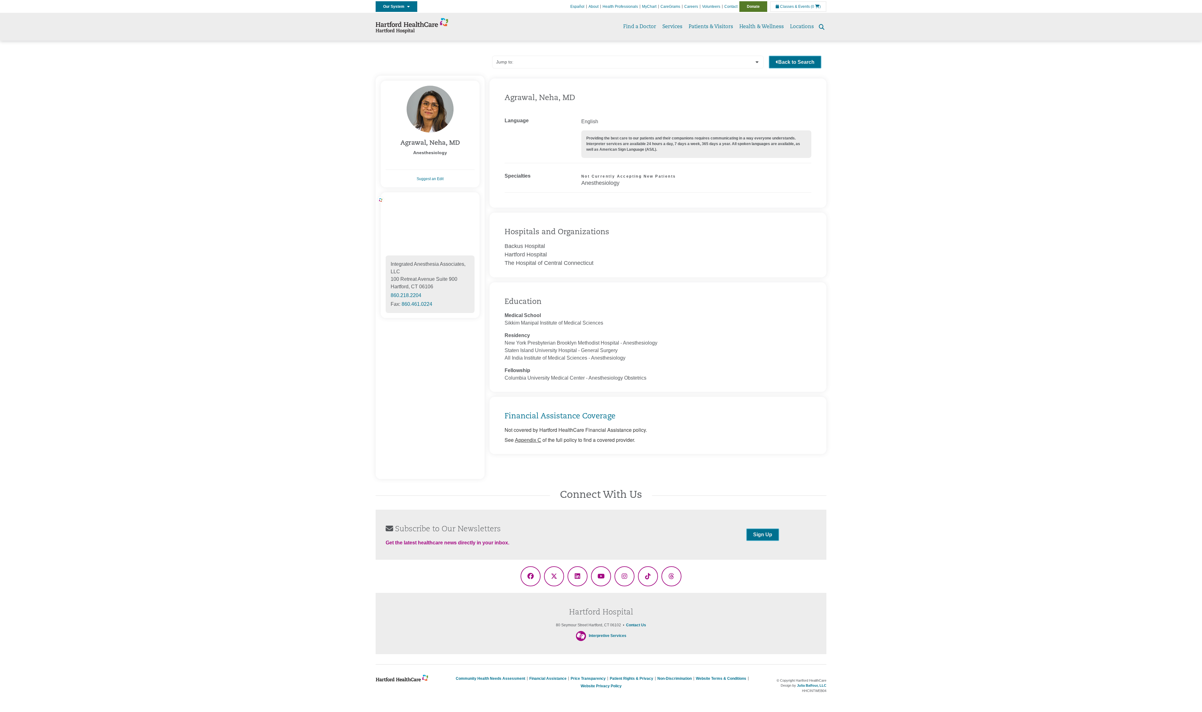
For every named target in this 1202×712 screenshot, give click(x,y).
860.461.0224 (417, 304)
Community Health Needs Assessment (490, 678)
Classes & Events (794, 6)
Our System (395, 6)
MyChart (649, 6)
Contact (730, 6)
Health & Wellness (761, 26)
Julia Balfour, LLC (811, 685)
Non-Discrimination (674, 678)
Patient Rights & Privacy (631, 678)
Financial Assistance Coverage (560, 416)
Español (577, 6)
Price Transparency (588, 678)
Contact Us (636, 625)
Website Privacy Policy (601, 686)
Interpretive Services (607, 636)
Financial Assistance (548, 678)
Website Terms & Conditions (721, 678)
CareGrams (670, 6)
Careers (691, 6)
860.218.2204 (406, 295)
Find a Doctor (639, 26)
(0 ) (816, 6)
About (593, 6)
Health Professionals (620, 6)
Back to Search (796, 62)
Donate (753, 6)
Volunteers (711, 6)
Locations (802, 26)
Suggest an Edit (430, 179)
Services (672, 26)
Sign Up (762, 534)
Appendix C (528, 440)
